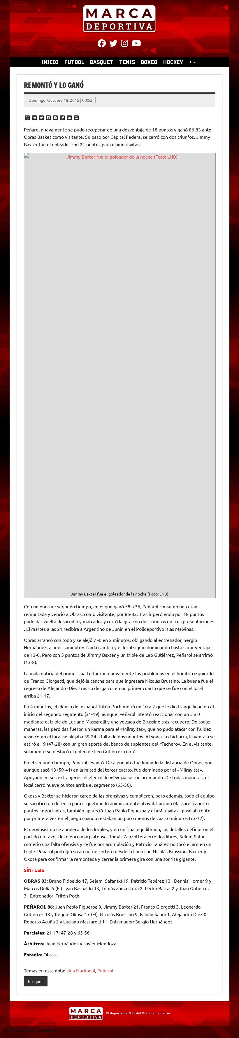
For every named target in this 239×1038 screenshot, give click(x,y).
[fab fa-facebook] (102, 44)
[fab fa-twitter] (113, 44)
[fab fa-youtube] (136, 44)
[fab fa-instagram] (124, 44)
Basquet (35, 981)
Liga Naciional (80, 970)
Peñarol (105, 970)
